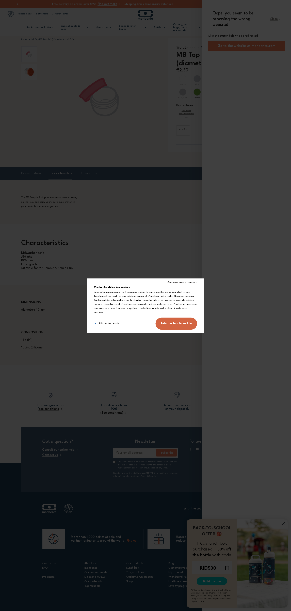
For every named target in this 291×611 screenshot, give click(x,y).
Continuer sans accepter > (182, 282)
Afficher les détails (109, 323)
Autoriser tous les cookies (176, 323)
